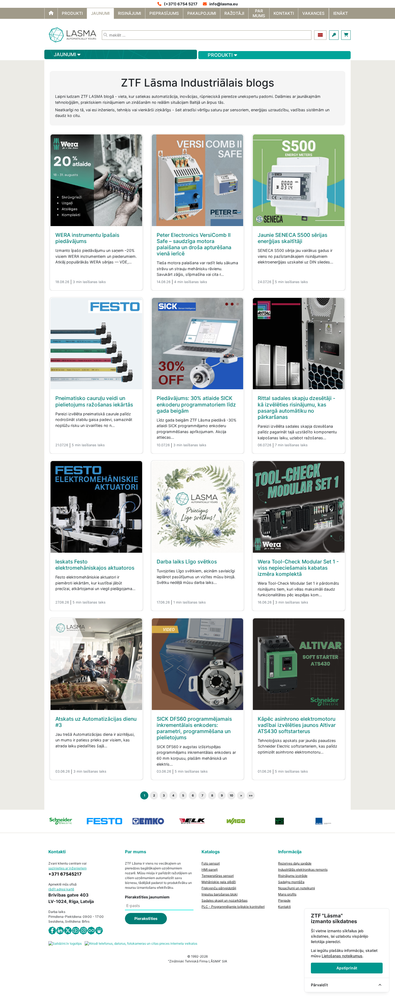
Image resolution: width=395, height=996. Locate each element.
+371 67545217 (65, 874)
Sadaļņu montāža (291, 882)
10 (231, 795)
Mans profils (287, 894)
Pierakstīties (145, 918)
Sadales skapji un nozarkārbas (224, 900)
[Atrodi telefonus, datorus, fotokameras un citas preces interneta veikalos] (141, 943)
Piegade (284, 900)
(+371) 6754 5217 (181, 4)
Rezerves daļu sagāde (294, 863)
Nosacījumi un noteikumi (296, 888)
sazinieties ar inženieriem (67, 868)
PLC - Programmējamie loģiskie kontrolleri (233, 907)
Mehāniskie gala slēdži (219, 882)
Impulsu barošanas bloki (220, 894)
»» (251, 795)
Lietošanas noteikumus (342, 956)
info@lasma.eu (223, 4)
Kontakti (284, 907)
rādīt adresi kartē (61, 889)
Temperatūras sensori (218, 876)
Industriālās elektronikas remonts (303, 870)
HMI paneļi (210, 870)
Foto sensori (211, 863)
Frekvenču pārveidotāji (219, 888)
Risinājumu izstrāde (292, 876)
